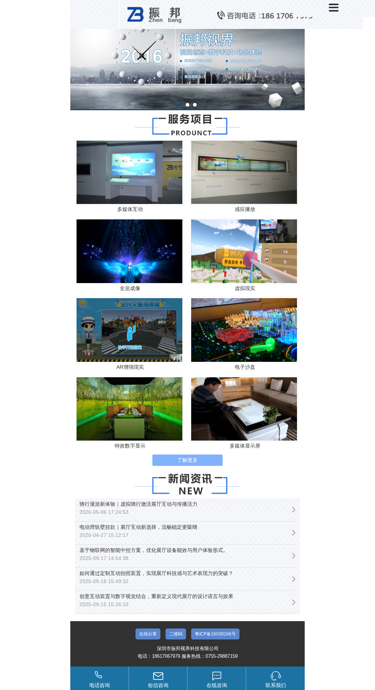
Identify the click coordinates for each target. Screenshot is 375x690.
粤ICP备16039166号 (215, 634)
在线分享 (148, 634)
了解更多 (187, 460)
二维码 (175, 634)
